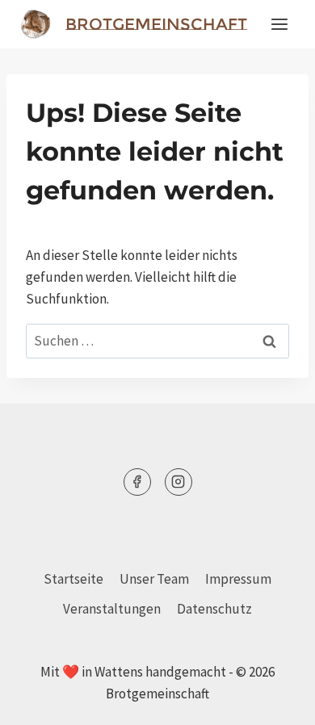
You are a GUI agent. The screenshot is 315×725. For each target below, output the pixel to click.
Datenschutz (214, 609)
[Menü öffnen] (279, 24)
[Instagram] (178, 482)
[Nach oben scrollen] (274, 700)
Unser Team (154, 579)
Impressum (238, 579)
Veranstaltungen (112, 609)
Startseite (73, 579)
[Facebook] (137, 482)
